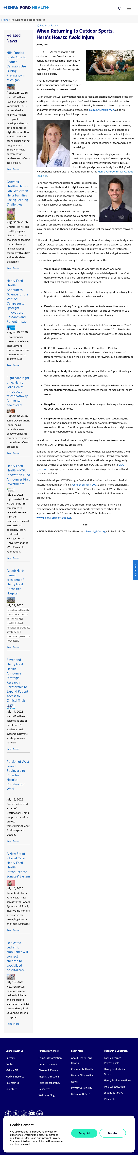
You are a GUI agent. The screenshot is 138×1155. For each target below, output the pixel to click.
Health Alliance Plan (82, 1075)
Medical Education (114, 1086)
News (4, 19)
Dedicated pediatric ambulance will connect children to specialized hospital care (17, 956)
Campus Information (50, 1057)
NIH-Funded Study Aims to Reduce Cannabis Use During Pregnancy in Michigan (16, 66)
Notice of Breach (80, 1093)
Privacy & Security (81, 1087)
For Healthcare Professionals (112, 1060)
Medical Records (15, 1076)
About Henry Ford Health (81, 1060)
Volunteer (11, 1088)
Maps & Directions (49, 1076)
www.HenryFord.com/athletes (54, 517)
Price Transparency (49, 1082)
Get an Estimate (48, 1064)
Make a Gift (12, 1070)
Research (109, 1098)
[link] (36, 7)
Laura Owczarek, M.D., (102, 109)
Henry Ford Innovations (117, 1080)
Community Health (82, 1069)
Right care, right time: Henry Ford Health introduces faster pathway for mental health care (18, 391)
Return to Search (49, 25)
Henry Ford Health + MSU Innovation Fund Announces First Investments (18, 475)
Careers (10, 1057)
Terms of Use (22, 1137)
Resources (44, 1088)
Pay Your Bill (13, 1082)
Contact (10, 1064)
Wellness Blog (47, 1095)
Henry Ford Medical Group (115, 1072)
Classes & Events (48, 1070)
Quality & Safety (113, 1092)
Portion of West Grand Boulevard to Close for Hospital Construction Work (18, 775)
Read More (13, 169)
